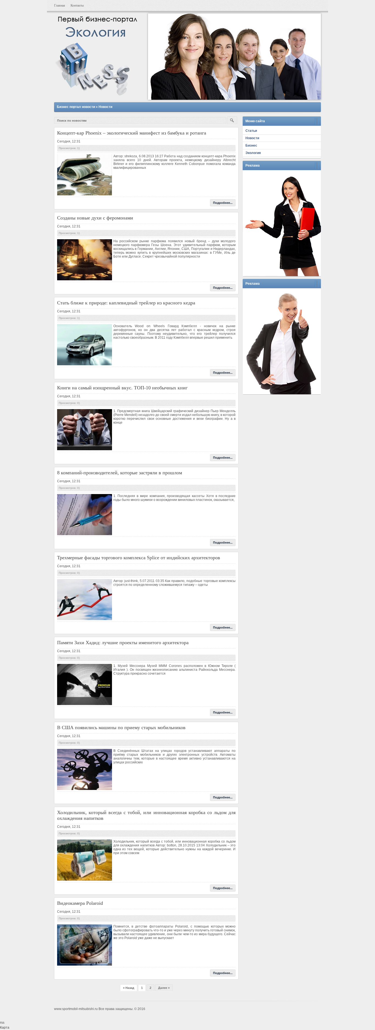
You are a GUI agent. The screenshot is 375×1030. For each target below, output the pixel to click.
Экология (253, 153)
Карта (4, 1027)
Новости (105, 107)
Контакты (77, 5)
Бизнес (251, 145)
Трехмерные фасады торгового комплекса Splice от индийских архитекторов (138, 557)
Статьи (251, 131)
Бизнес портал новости (76, 107)
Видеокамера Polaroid (80, 903)
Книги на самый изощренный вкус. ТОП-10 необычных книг (122, 387)
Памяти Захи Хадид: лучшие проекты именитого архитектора (123, 642)
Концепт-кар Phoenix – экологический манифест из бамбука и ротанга (131, 133)
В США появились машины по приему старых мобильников (121, 727)
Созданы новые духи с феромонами (95, 218)
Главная (59, 5)
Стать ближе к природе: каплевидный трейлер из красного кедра (126, 303)
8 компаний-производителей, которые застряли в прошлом (119, 472)
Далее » (164, 987)
